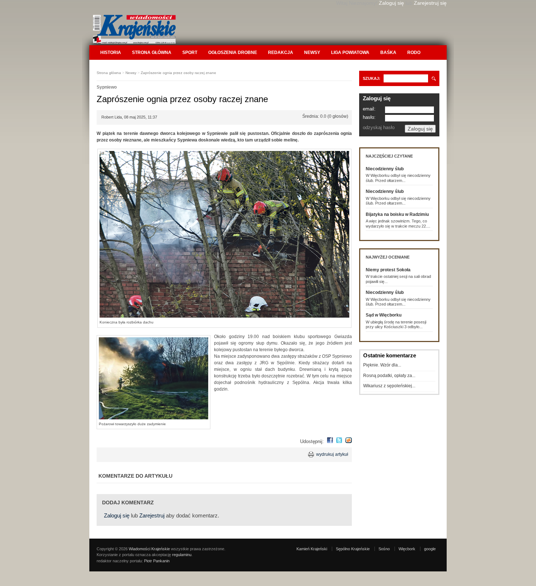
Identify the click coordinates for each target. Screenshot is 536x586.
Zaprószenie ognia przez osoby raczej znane (178, 73)
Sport (189, 52)
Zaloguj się (391, 3)
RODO (413, 52)
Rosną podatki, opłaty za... (389, 375)
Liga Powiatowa (350, 52)
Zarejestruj (151, 515)
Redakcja (280, 52)
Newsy (312, 52)
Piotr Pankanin (157, 561)
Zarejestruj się (430, 3)
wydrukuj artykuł (332, 454)
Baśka (388, 52)
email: (369, 109)
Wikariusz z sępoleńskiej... (389, 385)
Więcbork (407, 549)
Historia (110, 52)
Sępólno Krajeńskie (353, 549)
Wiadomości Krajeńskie (149, 549)
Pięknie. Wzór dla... (382, 365)
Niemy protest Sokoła (388, 269)
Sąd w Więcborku (383, 315)
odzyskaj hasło (379, 127)
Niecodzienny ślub (385, 168)
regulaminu (181, 554)
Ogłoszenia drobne (232, 52)
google (430, 549)
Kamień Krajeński (311, 549)
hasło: (369, 117)
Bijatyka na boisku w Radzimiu (397, 214)
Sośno (384, 549)
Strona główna (151, 52)
